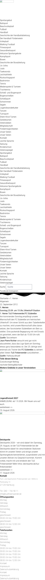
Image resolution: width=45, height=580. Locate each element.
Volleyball (4, 41)
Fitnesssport (5, 47)
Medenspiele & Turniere (10, 86)
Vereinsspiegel (6, 150)
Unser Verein (5, 132)
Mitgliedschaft (6, 126)
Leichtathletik (6, 74)
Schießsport (5, 99)
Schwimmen (5, 102)
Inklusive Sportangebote (10, 53)
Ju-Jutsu (4, 65)
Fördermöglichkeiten (9, 129)
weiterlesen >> (6, 407)
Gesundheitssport (8, 50)
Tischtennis (5, 89)
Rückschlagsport (7, 77)
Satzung (3, 144)
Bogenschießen (7, 96)
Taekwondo (5, 71)
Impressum (5, 566)
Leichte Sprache (7, 141)
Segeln (3, 105)
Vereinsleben (5, 123)
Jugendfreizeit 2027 (9, 398)
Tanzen (3, 111)
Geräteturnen (5, 120)
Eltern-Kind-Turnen (8, 117)
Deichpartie (5, 439)
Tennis (3, 83)
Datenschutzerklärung (9, 569)
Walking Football (7, 44)
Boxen (3, 59)
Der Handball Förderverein (11, 38)
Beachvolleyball (7, 26)
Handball (4, 32)
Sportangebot (6, 20)
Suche (2, 287)
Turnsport (4, 114)
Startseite (4, 298)
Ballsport (4, 23)
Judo (2, 68)
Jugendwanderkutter (9, 108)
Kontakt (3, 138)
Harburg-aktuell (13, 356)
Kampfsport (5, 56)
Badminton (5, 80)
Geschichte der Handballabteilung (15, 35)
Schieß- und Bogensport (10, 92)
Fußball (3, 29)
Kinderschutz (6, 147)
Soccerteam (11, 337)
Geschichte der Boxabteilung (12, 62)
